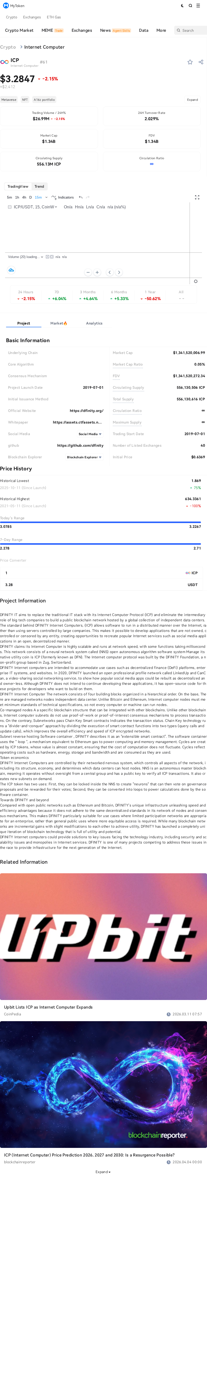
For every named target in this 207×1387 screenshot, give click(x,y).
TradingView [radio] (18, 186)
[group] (26, 186)
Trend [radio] (39, 186)
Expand (192, 100)
